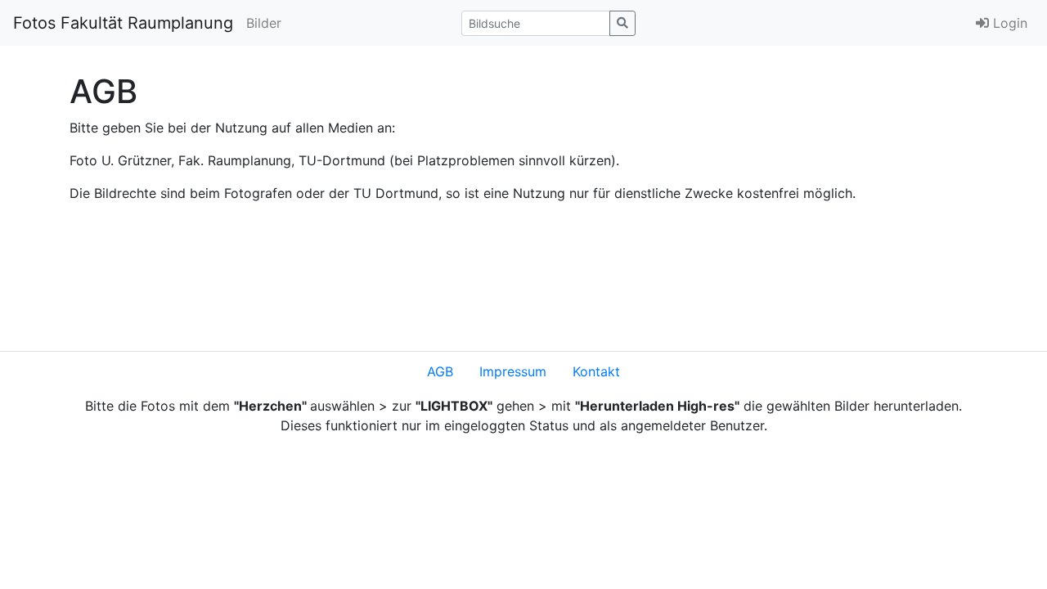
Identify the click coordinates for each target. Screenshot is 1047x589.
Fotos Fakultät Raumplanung (123, 23)
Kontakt (596, 371)
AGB (440, 371)
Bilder (263, 23)
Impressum (512, 371)
